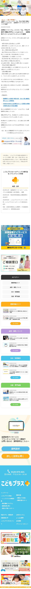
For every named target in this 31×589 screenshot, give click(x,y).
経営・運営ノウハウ (15, 287)
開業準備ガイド (15, 282)
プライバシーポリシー (22, 524)
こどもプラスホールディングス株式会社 (20, 587)
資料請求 (15, 448)
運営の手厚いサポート (8, 508)
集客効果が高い (6, 506)
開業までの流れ (21, 498)
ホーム (3, 19)
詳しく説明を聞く (15, 456)
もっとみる (15, 323)
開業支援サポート (22, 500)
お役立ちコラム (20, 514)
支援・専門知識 (11, 19)
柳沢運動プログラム (7, 503)
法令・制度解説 (15, 292)
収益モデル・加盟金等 (7, 514)
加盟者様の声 (4, 518)
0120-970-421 (17, 472)
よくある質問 (19, 518)
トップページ (4, 492)
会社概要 (18, 521)
